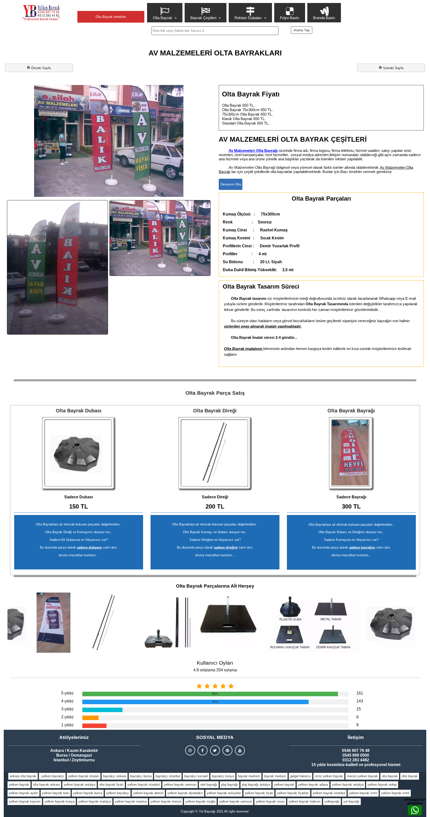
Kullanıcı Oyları (215, 663)
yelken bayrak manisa (131, 801)
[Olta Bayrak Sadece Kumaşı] (351, 453)
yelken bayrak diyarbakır (185, 793)
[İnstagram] (190, 750)
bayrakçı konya (223, 776)
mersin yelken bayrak (362, 776)
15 (358, 709)
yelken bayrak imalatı (83, 776)
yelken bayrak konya (59, 801)
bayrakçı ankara (114, 776)
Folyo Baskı (289, 18)
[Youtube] (240, 750)
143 (359, 701)
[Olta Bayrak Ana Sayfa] (41, 12)
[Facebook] (203, 750)
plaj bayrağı (229, 784)
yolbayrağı (331, 801)
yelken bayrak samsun (180, 784)
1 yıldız (67, 725)
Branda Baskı (324, 18)
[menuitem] (165, 12)
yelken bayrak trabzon (305, 801)
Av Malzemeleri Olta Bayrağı (253, 150)
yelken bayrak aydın (23, 793)
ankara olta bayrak (23, 776)
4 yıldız (67, 701)
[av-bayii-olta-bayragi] (57, 267)
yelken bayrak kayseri (25, 801)
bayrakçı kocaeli (196, 776)
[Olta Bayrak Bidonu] (78, 453)
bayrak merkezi (249, 776)
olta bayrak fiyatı (111, 784)
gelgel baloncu (300, 776)
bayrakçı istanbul (168, 776)
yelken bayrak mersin (166, 801)
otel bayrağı (208, 784)
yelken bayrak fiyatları (293, 793)
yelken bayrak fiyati (259, 793)
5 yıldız (67, 693)
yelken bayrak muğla (200, 801)
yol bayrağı (351, 801)
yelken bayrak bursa (87, 793)
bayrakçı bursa (141, 776)
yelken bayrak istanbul (143, 784)
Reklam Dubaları (248, 18)
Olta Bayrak (162, 18)
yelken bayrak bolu (55, 793)
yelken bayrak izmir (363, 793)
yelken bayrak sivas (270, 801)
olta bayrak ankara (46, 784)
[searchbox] (215, 30)
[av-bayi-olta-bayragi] (160, 238)
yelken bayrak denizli (148, 793)
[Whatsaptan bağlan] (414, 810)
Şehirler (110, 6)
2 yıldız (67, 717)
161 (359, 693)
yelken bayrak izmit (395, 793)
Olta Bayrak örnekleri (111, 17)
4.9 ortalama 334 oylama (215, 670)
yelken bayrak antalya (79, 784)
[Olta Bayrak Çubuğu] (215, 453)
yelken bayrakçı (52, 776)
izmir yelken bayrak (329, 776)
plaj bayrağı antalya (256, 784)
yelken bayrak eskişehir (224, 793)
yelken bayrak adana (313, 784)
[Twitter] (215, 750)
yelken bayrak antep (382, 784)
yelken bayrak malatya (94, 801)
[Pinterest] (227, 750)
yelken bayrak (19, 784)
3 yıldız (67, 709)
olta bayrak (390, 776)
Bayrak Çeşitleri (203, 18)
